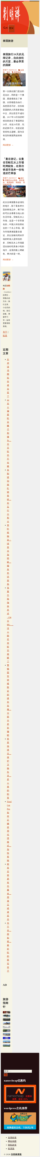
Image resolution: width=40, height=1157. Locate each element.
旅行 (8, 72)
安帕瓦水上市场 (11, 180)
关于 (5, 332)
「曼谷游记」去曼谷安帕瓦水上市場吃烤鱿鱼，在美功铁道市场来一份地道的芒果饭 (13, 166)
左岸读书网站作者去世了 (8, 377)
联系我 (11, 1148)
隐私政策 (12, 1145)
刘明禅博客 (16, 1154)
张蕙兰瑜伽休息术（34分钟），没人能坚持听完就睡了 (10, 625)
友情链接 (12, 1137)
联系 (5, 336)
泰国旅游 (17, 72)
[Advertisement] (13, 1062)
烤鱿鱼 (18, 182)
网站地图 (12, 1141)
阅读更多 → (8, 145)
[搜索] (6, 1074)
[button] (5, 28)
